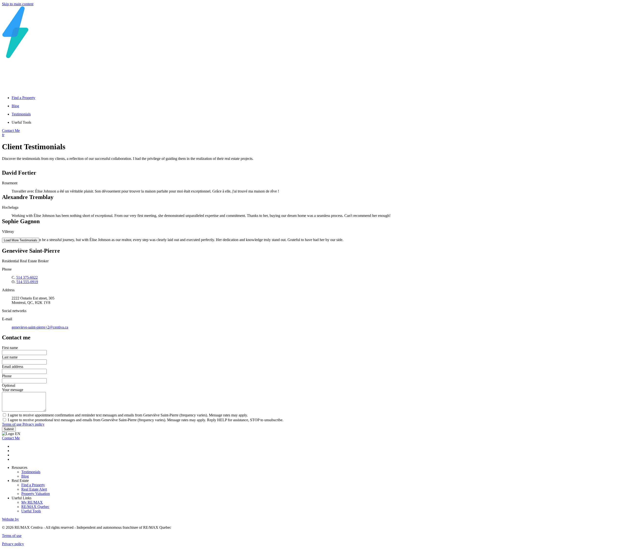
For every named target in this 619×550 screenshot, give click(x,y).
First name (10, 348)
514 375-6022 (27, 277)
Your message (12, 390)
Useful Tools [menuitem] (21, 122)
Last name (10, 357)
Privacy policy (33, 424)
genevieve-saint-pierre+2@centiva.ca (40, 327)
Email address (12, 366)
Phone (7, 376)
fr (3, 135)
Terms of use (12, 424)
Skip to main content (17, 4)
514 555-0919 (27, 282)
